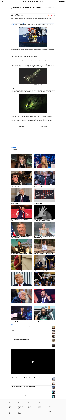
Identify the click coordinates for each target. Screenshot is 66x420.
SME (9, 407)
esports (19, 412)
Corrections (29, 408)
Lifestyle (9, 412)
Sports (9, 413)
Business (10, 406)
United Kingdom (39, 406)
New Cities (19, 413)
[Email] (53, 15)
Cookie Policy (29, 407)
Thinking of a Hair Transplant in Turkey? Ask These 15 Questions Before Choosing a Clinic (23, 386)
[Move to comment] (54, 15)
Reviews (9, 414)
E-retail (19, 402)
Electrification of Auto (20, 406)
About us (29, 402)
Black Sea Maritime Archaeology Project (18, 23)
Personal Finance (10, 408)
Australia (39, 402)
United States (39, 407)
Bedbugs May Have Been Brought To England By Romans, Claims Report (21, 326)
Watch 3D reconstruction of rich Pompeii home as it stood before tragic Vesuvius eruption (24, 56)
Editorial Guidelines (44, 126)
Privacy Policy (29, 406)
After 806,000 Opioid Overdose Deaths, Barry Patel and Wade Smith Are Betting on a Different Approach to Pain (26, 377)
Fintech (19, 414)
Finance (19, 407)
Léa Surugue (16, 14)
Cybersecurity (19, 408)
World (9, 402)
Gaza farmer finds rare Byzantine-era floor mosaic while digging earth (21, 339)
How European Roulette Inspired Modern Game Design (19, 395)
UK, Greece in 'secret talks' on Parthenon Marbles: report (19, 330)
